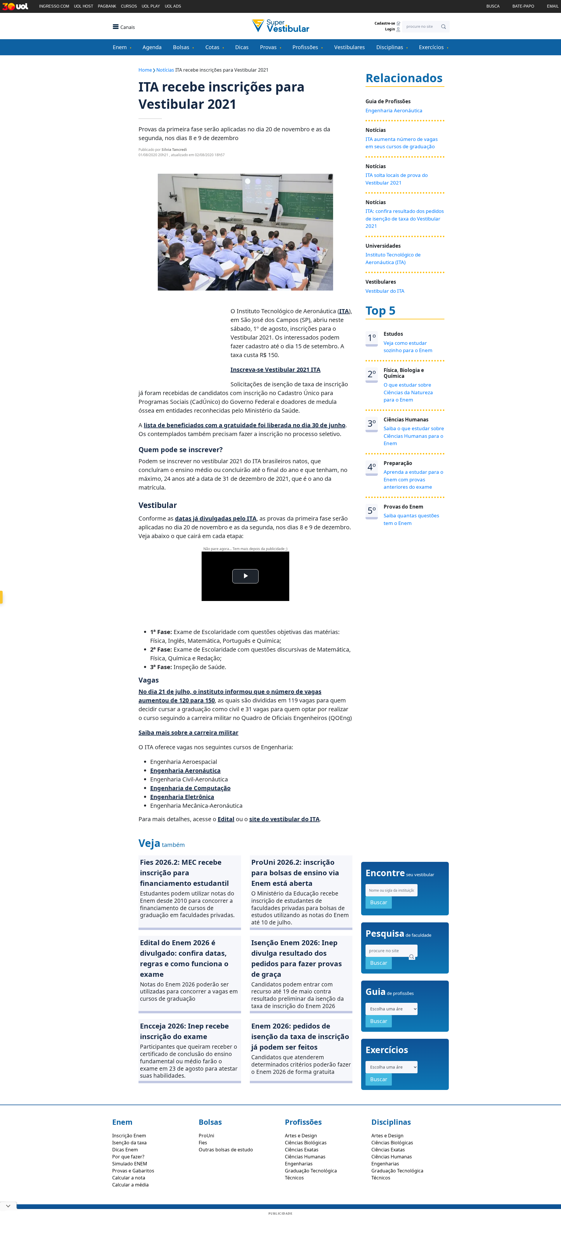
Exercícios (431, 47)
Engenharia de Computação (190, 788)
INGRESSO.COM (54, 6)
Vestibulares (349, 47)
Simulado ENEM (129, 1163)
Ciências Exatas (301, 1149)
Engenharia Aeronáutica (394, 110)
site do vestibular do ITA (284, 819)
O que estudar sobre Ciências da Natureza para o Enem (408, 392)
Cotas (212, 47)
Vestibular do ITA (385, 290)
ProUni (206, 1135)
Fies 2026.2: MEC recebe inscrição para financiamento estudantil (184, 872)
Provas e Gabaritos (133, 1170)
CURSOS (129, 6)
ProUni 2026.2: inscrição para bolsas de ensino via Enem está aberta (295, 872)
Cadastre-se (385, 23)
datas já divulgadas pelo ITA (216, 518)
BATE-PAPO (523, 6)
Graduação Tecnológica (311, 1170)
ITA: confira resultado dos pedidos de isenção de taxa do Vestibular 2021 (405, 218)
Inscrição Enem (129, 1135)
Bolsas (181, 47)
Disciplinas (389, 47)
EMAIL (553, 6)
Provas (268, 47)
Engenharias (299, 1163)
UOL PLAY (151, 6)
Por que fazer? (128, 1156)
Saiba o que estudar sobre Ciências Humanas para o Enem (414, 436)
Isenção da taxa (129, 1142)
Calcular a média (130, 1184)
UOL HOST (83, 6)
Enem (120, 47)
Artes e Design (301, 1135)
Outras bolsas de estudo (226, 1149)
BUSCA (493, 6)
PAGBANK (107, 6)
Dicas (242, 47)
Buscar (378, 902)
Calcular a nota (128, 1177)
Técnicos (294, 1177)
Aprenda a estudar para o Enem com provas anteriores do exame (413, 479)
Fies (203, 1142)
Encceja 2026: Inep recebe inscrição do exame (184, 1031)
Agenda (152, 47)
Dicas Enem (125, 1149)
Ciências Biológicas (306, 1142)
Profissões (305, 47)
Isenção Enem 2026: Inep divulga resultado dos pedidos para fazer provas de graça (296, 958)
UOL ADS (173, 6)
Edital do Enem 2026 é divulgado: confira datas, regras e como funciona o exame (184, 958)
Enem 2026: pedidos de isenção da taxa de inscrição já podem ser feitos (300, 1036)
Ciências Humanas (305, 1156)
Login (390, 29)
